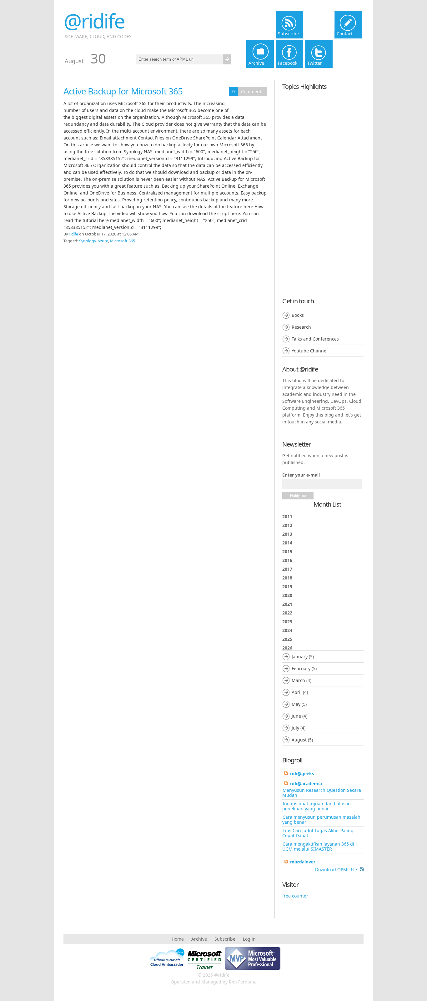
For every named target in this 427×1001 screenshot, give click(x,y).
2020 (287, 595)
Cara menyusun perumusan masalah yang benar (321, 819)
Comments (252, 91)
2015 (287, 551)
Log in (249, 939)
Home (178, 939)
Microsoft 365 (122, 241)
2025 (287, 639)
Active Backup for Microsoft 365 (123, 91)
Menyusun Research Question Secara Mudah (321, 792)
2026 (299, 694)
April (297, 692)
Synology (87, 241)
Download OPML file (336, 869)
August (299, 740)
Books (298, 315)
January (300, 657)
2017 (287, 569)
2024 (287, 630)
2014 (287, 543)
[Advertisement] (323, 188)
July (295, 728)
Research (301, 327)
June (296, 716)
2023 (287, 621)
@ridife (94, 20)
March (298, 680)
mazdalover (302, 862)
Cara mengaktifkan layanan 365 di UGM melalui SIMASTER (318, 846)
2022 (287, 613)
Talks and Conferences (315, 339)
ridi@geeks (302, 773)
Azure (103, 241)
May (296, 704)
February (301, 668)
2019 (287, 586)
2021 (287, 604)
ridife (73, 234)
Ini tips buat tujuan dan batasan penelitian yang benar (316, 806)
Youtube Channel (310, 351)
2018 (287, 578)
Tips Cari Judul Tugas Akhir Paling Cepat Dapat (318, 832)
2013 (287, 534)
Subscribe (224, 939)
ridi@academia (306, 783)
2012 (287, 525)
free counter (295, 896)
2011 (287, 516)
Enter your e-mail (301, 475)
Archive (199, 939)
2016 (287, 560)
